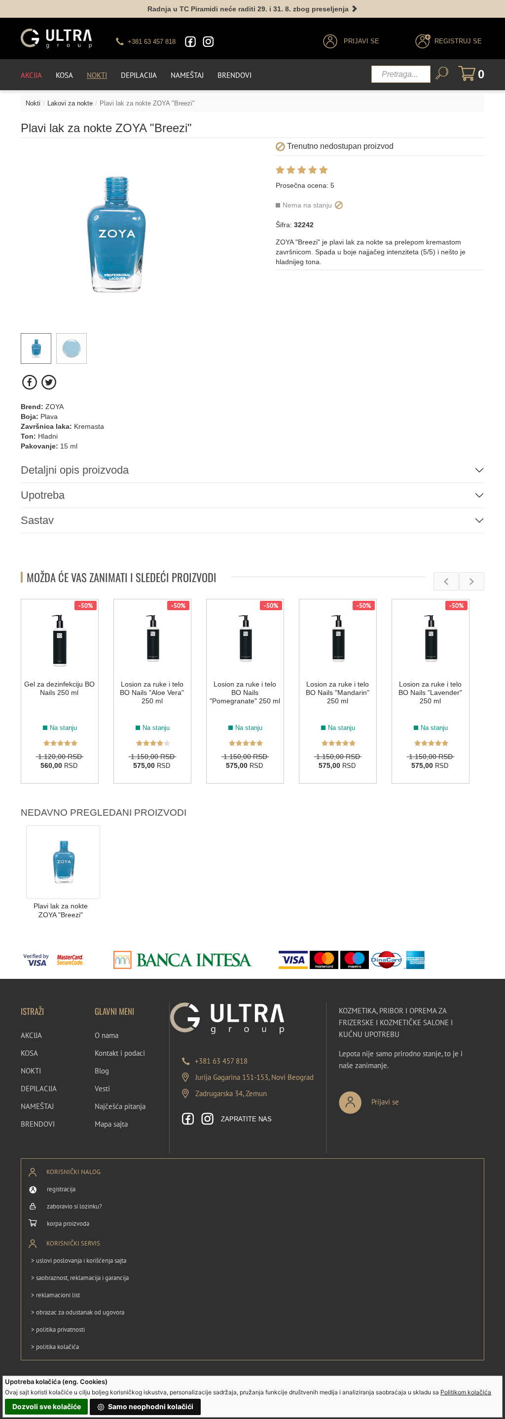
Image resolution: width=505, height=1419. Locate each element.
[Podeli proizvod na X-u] (48, 382)
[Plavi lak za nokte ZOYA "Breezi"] (63, 861)
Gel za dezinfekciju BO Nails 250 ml (59, 688)
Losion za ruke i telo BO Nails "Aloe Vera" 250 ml (152, 692)
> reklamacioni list (55, 1295)
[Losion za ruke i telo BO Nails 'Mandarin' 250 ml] (338, 638)
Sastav (37, 520)
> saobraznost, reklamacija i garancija (80, 1278)
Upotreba (43, 495)
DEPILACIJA (39, 1088)
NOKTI (31, 1070)
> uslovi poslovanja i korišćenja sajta (78, 1260)
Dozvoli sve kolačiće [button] (46, 1406)
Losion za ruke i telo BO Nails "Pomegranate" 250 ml (245, 692)
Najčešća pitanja (120, 1106)
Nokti (97, 75)
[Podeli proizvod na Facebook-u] (30, 382)
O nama (106, 1035)
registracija (61, 1189)
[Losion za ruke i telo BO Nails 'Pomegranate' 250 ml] (245, 638)
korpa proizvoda (68, 1223)
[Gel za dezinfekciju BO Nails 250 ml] (60, 638)
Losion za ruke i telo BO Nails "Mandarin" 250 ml (337, 692)
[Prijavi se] (401, 1098)
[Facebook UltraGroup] (190, 41)
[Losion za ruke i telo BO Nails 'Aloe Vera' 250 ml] (152, 638)
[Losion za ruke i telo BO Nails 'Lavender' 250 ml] (431, 638)
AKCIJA (31, 1035)
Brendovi (234, 75)
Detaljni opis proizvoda (75, 470)
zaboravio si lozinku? (74, 1206)
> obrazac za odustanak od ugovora (77, 1312)
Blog (102, 1070)
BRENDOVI (38, 1124)
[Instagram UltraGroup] (208, 41)
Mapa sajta (111, 1124)
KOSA (29, 1053)
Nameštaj (187, 75)
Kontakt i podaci (120, 1053)
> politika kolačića (55, 1347)
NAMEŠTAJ (37, 1106)
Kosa (64, 75)
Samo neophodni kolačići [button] (150, 1406)
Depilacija (139, 75)
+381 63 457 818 (221, 1061)
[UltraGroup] (56, 38)
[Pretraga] (441, 73)
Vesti (102, 1088)
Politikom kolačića (465, 1392)
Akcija (31, 75)
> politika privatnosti (58, 1329)
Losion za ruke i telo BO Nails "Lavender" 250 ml (430, 692)
